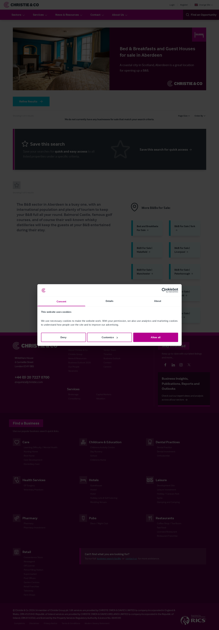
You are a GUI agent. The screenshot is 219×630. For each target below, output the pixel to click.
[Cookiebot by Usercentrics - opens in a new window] (164, 290)
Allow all (155, 337)
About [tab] (157, 300)
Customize (108, 337)
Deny (63, 337)
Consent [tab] (61, 301)
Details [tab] (110, 300)
